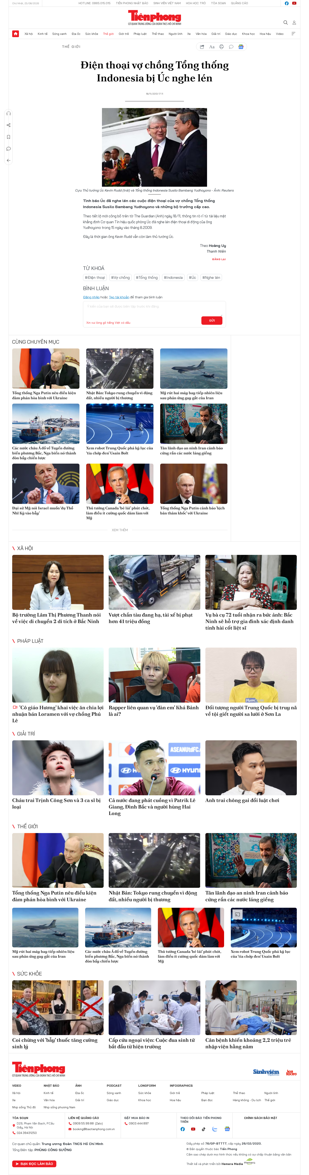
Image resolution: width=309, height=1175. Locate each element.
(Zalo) (99, 1123)
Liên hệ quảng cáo (83, 1118)
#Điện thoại (95, 277)
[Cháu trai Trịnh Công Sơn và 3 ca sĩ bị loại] (58, 767)
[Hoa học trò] (291, 1073)
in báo (221, 47)
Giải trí (215, 34)
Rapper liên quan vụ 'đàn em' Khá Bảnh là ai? (154, 710)
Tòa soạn (218, 3)
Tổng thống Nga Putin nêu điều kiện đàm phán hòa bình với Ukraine (44, 395)
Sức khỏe (91, 34)
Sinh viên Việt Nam (167, 3)
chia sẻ (202, 47)
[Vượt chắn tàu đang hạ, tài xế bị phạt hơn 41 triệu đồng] (154, 582)
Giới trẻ (124, 34)
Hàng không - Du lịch (247, 1100)
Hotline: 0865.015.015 (95, 3)
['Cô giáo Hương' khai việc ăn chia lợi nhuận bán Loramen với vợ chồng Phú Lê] (58, 675)
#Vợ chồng (120, 277)
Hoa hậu (265, 34)
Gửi (212, 320)
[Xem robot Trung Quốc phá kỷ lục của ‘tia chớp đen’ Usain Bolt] (119, 424)
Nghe (8, 113)
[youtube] (294, 3)
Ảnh (78, 1086)
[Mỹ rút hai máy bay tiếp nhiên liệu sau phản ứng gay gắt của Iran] (193, 368)
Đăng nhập (91, 297)
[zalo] (217, 1129)
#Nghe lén (211, 277)
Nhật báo (51, 1086)
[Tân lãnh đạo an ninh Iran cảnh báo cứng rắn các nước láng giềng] (193, 424)
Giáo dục (231, 34)
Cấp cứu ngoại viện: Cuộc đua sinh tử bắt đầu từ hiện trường (152, 1043)
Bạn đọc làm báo (37, 1164)
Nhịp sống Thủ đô (24, 1107)
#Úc (192, 277)
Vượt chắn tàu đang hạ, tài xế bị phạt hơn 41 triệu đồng (151, 618)
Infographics (181, 1086)
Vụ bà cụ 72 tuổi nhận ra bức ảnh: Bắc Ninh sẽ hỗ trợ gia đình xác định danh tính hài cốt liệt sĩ (249, 621)
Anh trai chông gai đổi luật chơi (242, 800)
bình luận (231, 47)
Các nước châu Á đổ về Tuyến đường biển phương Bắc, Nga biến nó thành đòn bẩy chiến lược (44, 453)
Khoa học (248, 34)
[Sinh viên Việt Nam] (266, 1073)
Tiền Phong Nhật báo (132, 3)
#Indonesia (173, 277)
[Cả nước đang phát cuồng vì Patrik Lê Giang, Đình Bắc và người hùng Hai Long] (154, 767)
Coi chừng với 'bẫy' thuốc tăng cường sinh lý (55, 1043)
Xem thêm (293, 33)
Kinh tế (43, 34)
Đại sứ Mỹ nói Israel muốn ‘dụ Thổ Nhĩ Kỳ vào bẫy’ (42, 510)
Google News (241, 47)
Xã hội (29, 34)
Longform (147, 1086)
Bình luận (8, 149)
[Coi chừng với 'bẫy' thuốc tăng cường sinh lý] (58, 1007)
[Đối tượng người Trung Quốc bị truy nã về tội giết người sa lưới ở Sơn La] (251, 675)
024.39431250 (27, 1133)
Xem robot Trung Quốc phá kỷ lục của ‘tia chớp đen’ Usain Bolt (119, 450)
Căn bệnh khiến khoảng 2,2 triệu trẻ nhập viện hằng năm (248, 1043)
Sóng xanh (59, 34)
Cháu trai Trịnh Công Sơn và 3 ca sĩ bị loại (56, 803)
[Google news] (229, 1129)
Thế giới (108, 34)
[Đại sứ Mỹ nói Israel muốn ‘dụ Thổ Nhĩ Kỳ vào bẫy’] (45, 484)
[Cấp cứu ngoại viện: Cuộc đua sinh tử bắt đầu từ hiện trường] (154, 1007)
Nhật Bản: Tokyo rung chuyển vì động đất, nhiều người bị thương (119, 395)
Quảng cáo (239, 3)
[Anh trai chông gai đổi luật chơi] (251, 767)
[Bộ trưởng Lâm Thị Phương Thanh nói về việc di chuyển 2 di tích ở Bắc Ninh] (58, 582)
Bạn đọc (207, 1100)
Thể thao (158, 34)
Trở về (8, 160)
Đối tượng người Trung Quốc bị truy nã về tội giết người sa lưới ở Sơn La (251, 710)
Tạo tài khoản (119, 297)
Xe (189, 34)
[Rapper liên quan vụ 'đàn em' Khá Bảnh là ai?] (154, 675)
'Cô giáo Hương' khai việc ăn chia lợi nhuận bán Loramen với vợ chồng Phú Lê (58, 714)
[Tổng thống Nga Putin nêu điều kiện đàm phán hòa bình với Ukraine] (45, 368)
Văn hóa (201, 34)
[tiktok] (205, 1129)
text (212, 47)
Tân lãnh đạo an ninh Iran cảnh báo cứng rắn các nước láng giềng (191, 450)
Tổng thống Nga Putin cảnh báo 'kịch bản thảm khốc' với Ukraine (192, 510)
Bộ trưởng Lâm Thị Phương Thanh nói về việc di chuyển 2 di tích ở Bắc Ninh (56, 618)
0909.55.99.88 (83, 1123)
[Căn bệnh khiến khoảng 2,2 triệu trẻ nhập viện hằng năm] (251, 1007)
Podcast (114, 1086)
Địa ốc (76, 34)
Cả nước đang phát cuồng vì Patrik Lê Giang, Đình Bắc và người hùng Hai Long (152, 806)
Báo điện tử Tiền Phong (154, 17)
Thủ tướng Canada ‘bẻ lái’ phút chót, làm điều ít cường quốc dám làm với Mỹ (117, 513)
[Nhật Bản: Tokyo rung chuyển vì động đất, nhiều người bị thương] (119, 368)
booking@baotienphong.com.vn (94, 1129)
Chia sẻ (8, 125)
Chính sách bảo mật (260, 1118)
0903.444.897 (139, 1123)
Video (280, 34)
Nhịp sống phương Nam (59, 1107)
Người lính (175, 34)
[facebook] (286, 3)
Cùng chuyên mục (35, 342)
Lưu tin (8, 137)
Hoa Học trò (196, 3)
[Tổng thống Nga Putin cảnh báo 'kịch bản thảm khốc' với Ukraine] (193, 484)
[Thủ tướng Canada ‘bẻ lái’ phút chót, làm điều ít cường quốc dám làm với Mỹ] (119, 484)
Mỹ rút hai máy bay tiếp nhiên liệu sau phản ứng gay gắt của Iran (191, 395)
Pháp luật (140, 34)
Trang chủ (15, 33)
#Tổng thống (147, 277)
